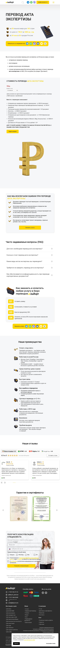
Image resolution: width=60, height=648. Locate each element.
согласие (19, 559)
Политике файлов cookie (29, 639)
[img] (53, 2)
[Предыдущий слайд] (3, 510)
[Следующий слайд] (56, 510)
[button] (13, 131)
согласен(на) (14, 561)
